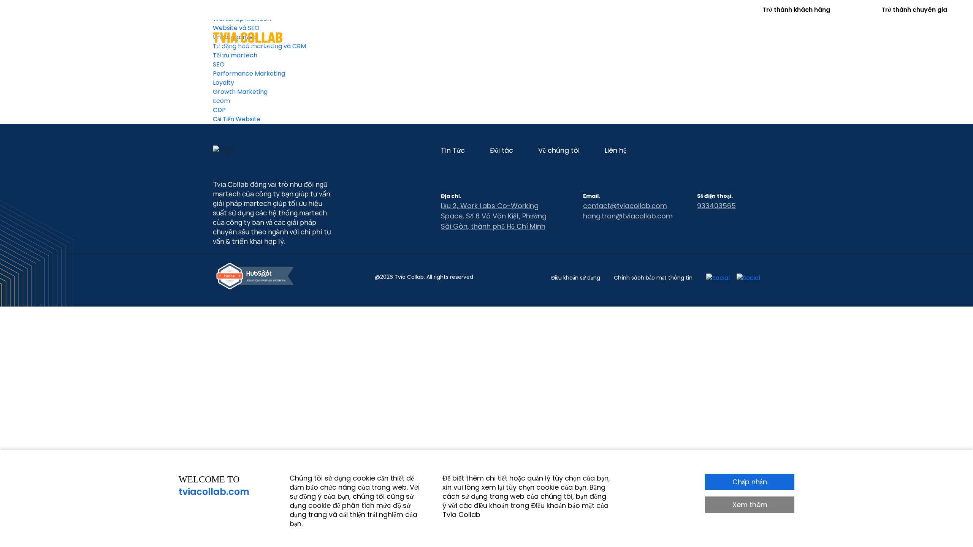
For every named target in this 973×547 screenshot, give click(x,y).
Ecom (221, 100)
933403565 (716, 205)
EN (737, 38)
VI (756, 38)
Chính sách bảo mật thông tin (653, 277)
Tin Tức (602, 39)
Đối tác (561, 39)
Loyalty (223, 82)
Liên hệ (701, 39)
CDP (219, 110)
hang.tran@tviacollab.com (628, 216)
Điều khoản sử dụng (575, 277)
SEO (219, 64)
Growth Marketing (240, 91)
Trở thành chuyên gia (914, 9)
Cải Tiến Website (236, 119)
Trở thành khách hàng (796, 9)
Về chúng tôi (652, 39)
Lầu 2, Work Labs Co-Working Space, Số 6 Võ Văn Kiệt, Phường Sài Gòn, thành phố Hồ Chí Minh (494, 216)
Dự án (523, 39)
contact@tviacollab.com (625, 205)
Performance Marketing (249, 73)
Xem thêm (749, 504)
